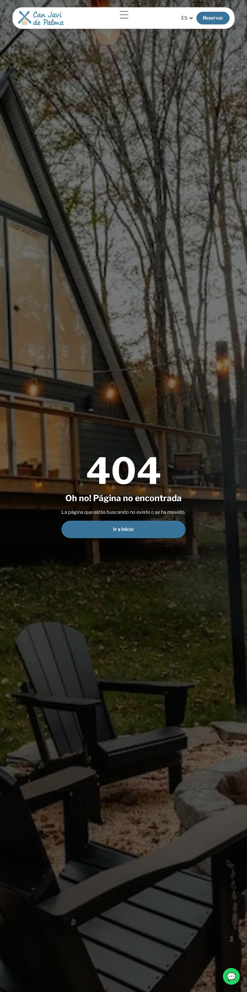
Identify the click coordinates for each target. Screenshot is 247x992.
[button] (123, 15)
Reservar (213, 18)
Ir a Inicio (123, 529)
